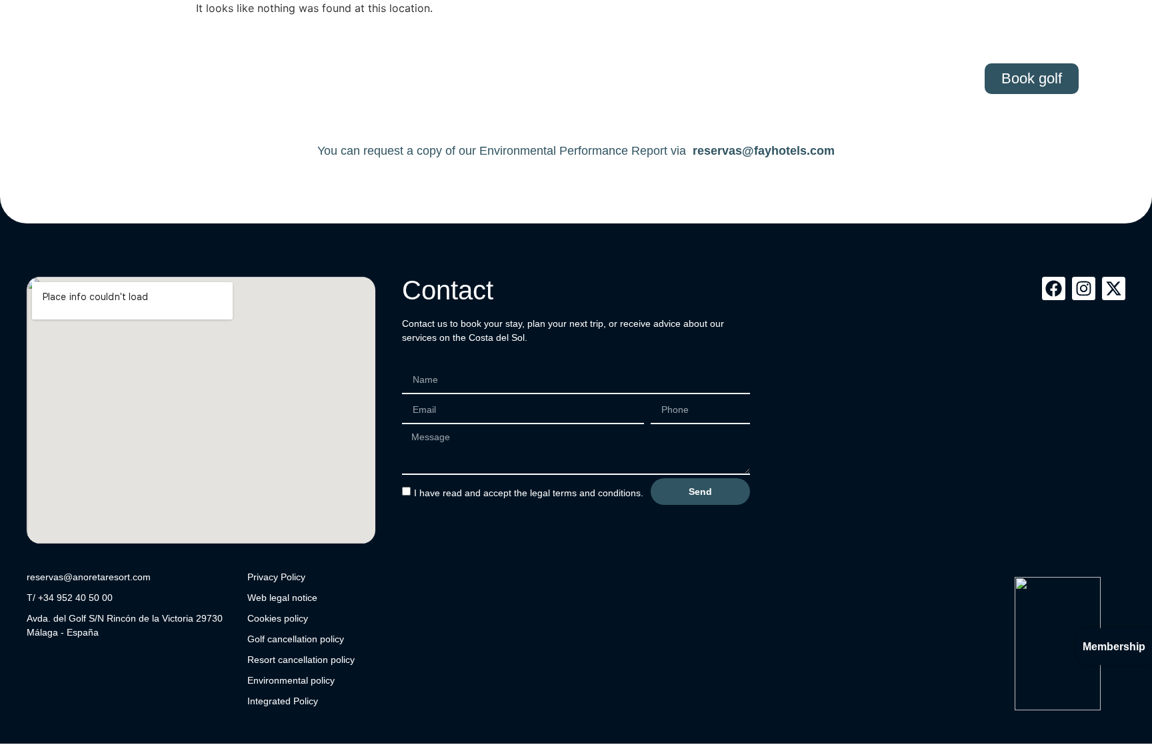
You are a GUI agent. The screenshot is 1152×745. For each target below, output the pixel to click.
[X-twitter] (1113, 288)
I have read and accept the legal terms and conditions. (528, 493)
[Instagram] (1083, 288)
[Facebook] (1053, 288)
